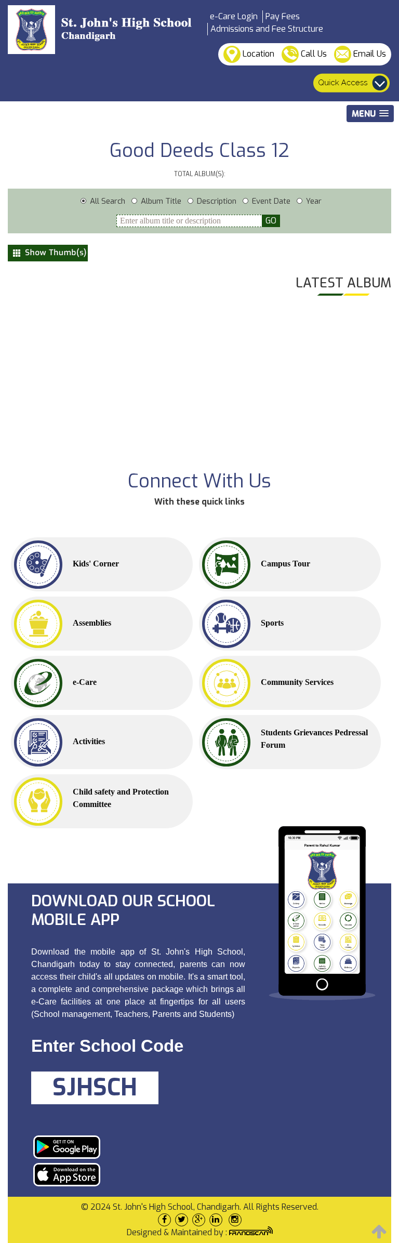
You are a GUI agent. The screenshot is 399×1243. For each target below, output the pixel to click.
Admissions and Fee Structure (266, 28)
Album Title (161, 201)
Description (216, 201)
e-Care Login (234, 16)
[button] (370, 113)
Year (314, 201)
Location (257, 53)
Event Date (271, 201)
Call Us (313, 53)
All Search (107, 201)
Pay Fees (282, 16)
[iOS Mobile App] (134, 1174)
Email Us (368, 53)
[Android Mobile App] (134, 1147)
